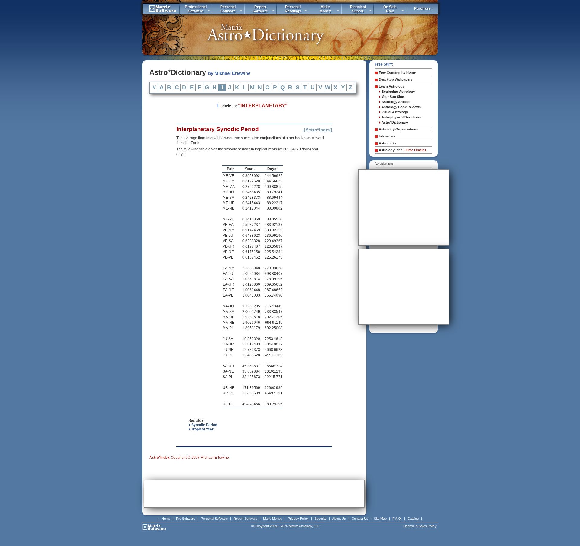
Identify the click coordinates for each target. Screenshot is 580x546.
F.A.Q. (397, 518)
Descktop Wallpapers (395, 79)
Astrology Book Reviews (400, 107)
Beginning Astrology (397, 91)
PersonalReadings (293, 9)
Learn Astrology (391, 86)
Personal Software (214, 518)
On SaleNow (390, 9)
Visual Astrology (393, 112)
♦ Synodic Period (202, 425)
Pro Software (185, 518)
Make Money (272, 518)
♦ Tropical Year (201, 429)
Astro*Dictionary (393, 122)
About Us (339, 518)
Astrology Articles (394, 102)
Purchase (422, 8)
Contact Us (360, 518)
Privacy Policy (298, 518)
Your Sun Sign (391, 96)
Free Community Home (397, 72)
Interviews (387, 136)
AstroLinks (387, 143)
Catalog (413, 518)
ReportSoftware (260, 9)
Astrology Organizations (398, 129)
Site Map (380, 518)
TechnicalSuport (358, 9)
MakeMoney (325, 9)
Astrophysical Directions (400, 117)
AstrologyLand (402, 150)
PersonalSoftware (228, 9)
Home (166, 518)
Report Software (245, 518)
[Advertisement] (254, 493)
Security (320, 518)
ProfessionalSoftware (196, 9)
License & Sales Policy (420, 526)
